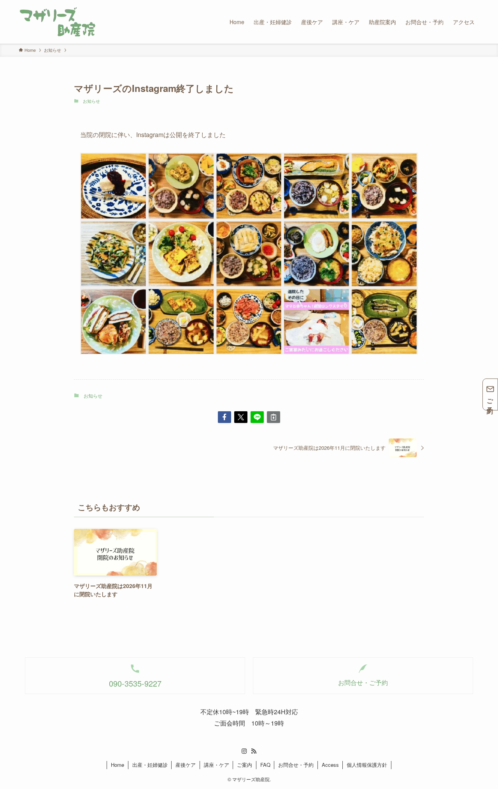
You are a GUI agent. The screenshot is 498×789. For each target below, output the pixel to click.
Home (117, 764)
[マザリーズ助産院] (57, 21)
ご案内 (244, 764)
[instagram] (244, 751)
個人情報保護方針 (367, 764)
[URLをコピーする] (273, 417)
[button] (224, 417)
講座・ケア (216, 764)
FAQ (265, 764)
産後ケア (185, 764)
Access (330, 764)
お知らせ (91, 101)
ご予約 (490, 399)
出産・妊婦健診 (150, 764)
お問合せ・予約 (296, 764)
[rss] (253, 751)
